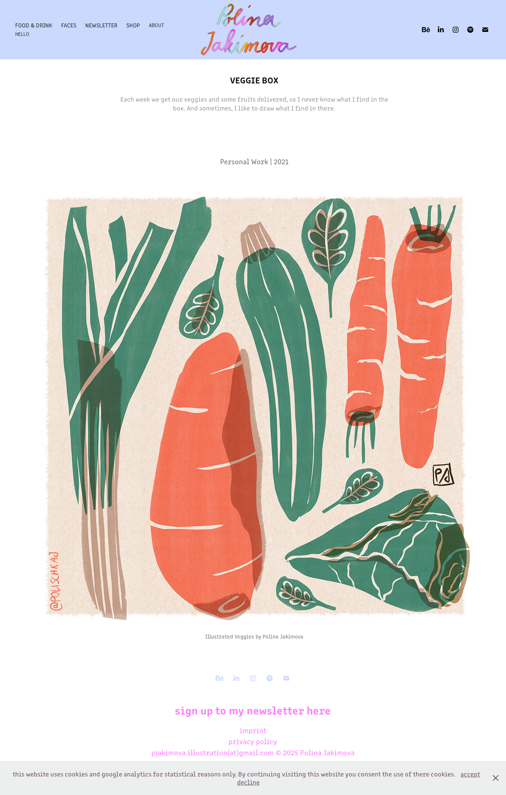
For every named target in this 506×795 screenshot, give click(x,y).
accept (470, 773)
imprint (253, 730)
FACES (68, 25)
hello (22, 33)
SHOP (133, 25)
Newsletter (101, 25)
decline (248, 782)
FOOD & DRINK (33, 25)
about (156, 25)
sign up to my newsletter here (253, 710)
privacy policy (253, 741)
